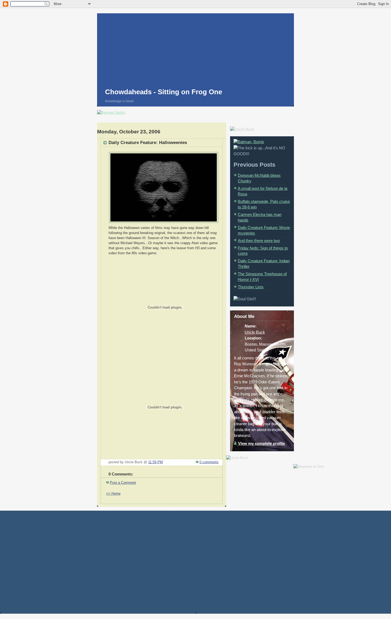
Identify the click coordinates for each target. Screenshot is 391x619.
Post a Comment (123, 483)
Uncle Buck (255, 332)
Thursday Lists (251, 287)
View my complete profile (261, 443)
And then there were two (259, 240)
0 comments (209, 462)
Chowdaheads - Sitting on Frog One (163, 92)
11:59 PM (155, 462)
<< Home (113, 493)
